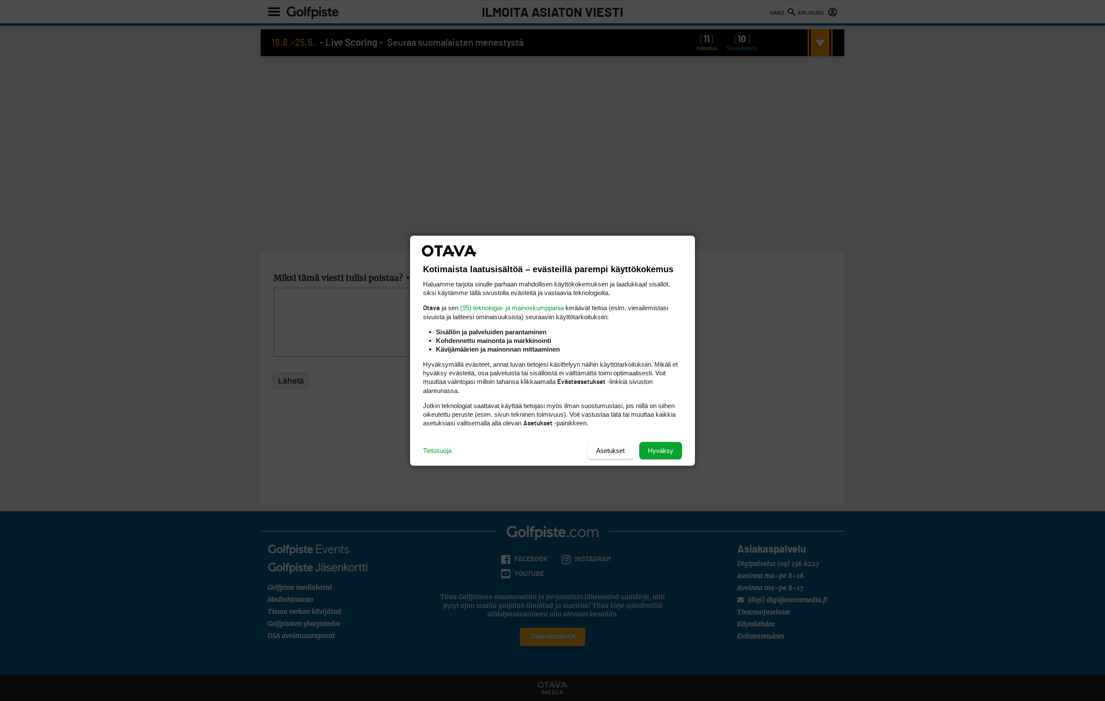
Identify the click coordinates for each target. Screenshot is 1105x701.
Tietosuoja (437, 450)
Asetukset (610, 450)
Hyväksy (660, 450)
